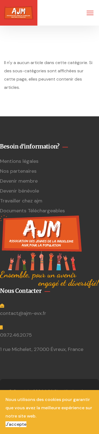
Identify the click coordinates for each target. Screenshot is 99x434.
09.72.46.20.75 (16, 335)
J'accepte (16, 424)
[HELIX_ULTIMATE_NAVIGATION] (90, 13)
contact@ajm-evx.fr (23, 313)
